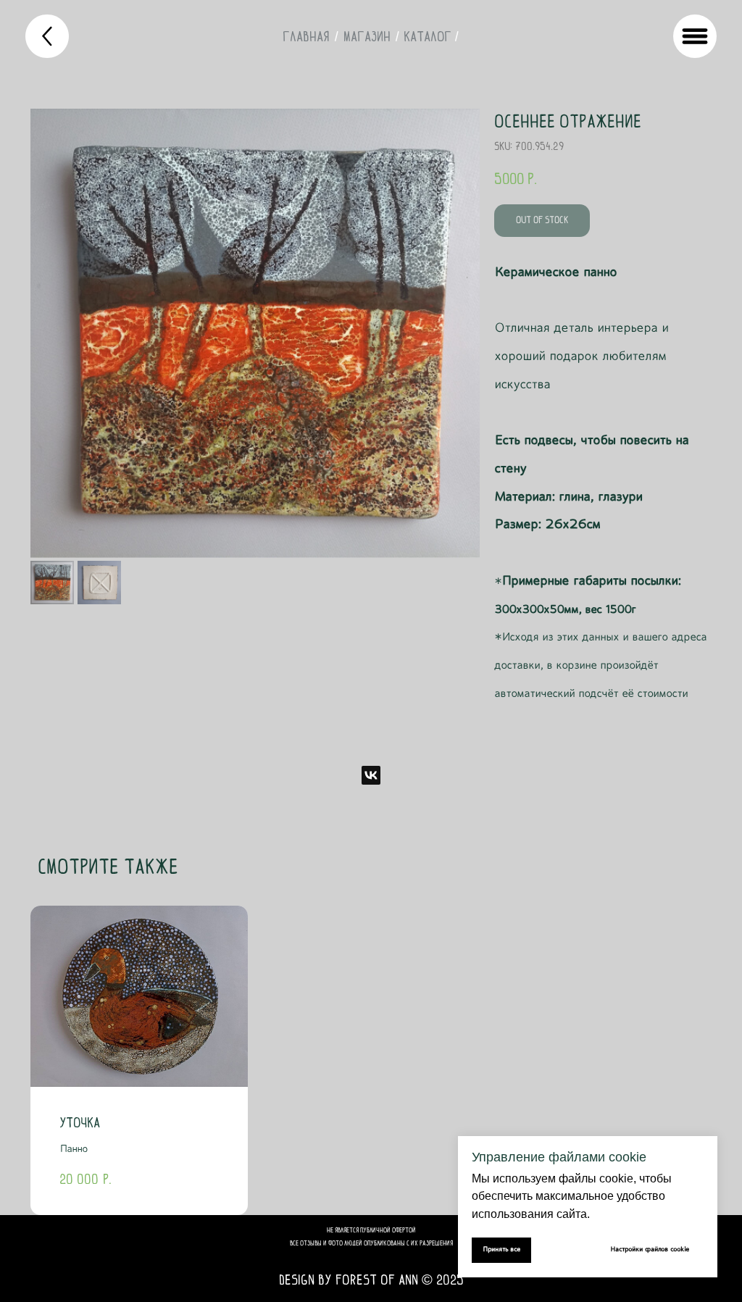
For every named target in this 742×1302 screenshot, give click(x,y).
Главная (306, 36)
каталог (427, 36)
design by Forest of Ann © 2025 (371, 1280)
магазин (367, 36)
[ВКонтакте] (371, 775)
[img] (47, 36)
